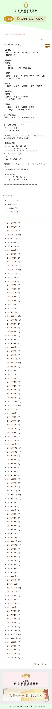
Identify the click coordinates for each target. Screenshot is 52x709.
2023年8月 (12, 328)
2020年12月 (12, 448)
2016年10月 (12, 638)
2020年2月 (12, 483)
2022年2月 (12, 394)
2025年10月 (12, 238)
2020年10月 (12, 452)
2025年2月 (12, 258)
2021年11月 (12, 405)
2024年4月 (12, 297)
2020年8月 (12, 460)
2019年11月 (12, 495)
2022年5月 (12, 382)
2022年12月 (12, 359)
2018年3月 (12, 572)
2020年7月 (12, 464)
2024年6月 (12, 289)
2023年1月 (12, 355)
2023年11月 (12, 316)
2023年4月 (12, 343)
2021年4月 (12, 433)
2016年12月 (12, 630)
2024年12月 (12, 266)
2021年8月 (12, 417)
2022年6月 (12, 378)
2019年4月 (12, 522)
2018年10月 (12, 545)
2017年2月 (12, 623)
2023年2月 (12, 351)
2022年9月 (12, 367)
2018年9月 (12, 549)
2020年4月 (12, 475)
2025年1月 (12, 262)
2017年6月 (12, 607)
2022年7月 (12, 374)
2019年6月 (12, 514)
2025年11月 (12, 235)
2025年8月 (12, 242)
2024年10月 (12, 273)
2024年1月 (12, 308)
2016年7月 (12, 650)
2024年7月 (12, 285)
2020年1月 (12, 487)
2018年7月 (12, 557)
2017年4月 (12, 615)
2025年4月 (12, 250)
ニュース (11, 200)
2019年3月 (12, 526)
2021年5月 (12, 429)
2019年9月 (12, 502)
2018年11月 (12, 541)
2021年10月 (12, 409)
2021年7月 (12, 421)
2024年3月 (12, 301)
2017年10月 (12, 592)
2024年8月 (12, 281)
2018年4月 (12, 568)
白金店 (11, 211)
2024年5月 (12, 293)
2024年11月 (12, 270)
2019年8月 (12, 506)
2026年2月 (12, 223)
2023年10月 (12, 320)
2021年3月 (12, 436)
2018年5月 (12, 565)
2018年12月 (12, 537)
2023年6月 (12, 336)
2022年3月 (12, 390)
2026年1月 (12, 227)
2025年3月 (12, 254)
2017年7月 (12, 603)
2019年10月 (12, 499)
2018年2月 (12, 576)
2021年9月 (12, 413)
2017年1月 (12, 627)
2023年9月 (12, 324)
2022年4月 (12, 386)
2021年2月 (12, 440)
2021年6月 (12, 425)
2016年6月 (12, 654)
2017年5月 (12, 611)
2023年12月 (12, 312)
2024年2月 (12, 304)
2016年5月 (12, 658)
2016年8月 (12, 646)
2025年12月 (12, 231)
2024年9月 (12, 277)
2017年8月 (12, 599)
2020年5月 (12, 471)
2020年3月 (12, 479)
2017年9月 (12, 596)
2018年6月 (12, 561)
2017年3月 (12, 619)
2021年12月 (12, 402)
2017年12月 (12, 584)
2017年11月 (12, 588)
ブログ (10, 204)
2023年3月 (12, 347)
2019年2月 (12, 530)
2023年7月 (12, 332)
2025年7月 (12, 246)
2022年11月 (12, 363)
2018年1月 (12, 580)
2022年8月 (12, 370)
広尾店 (11, 208)
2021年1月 (12, 444)
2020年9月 (12, 456)
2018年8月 (12, 553)
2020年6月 (12, 467)
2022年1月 (12, 398)
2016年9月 (12, 642)
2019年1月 (12, 533)
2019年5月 (12, 518)
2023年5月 (12, 339)
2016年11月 (12, 634)
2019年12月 (12, 491)
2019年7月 (12, 510)
